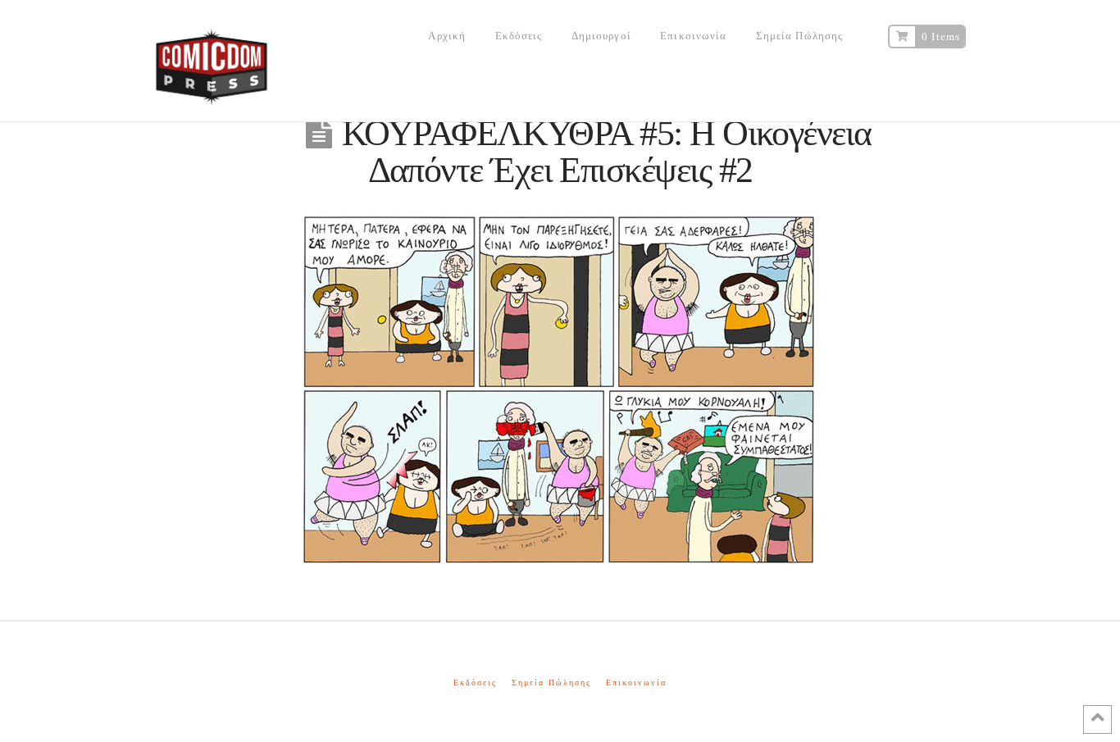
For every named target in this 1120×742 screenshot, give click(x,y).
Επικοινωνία (636, 682)
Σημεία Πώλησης (551, 682)
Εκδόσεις (475, 682)
